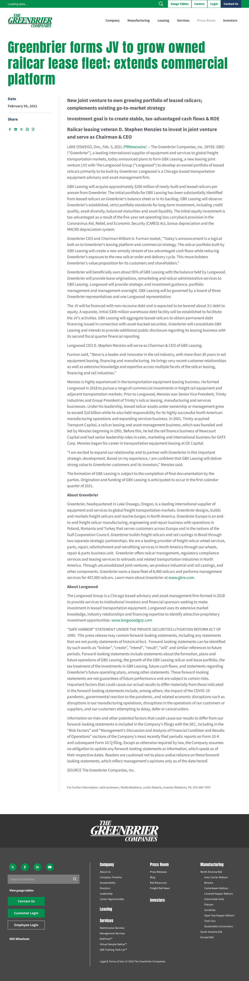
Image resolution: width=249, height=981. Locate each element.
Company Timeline (111, 877)
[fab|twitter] (13, 867)
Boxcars (208, 882)
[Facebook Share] (10, 129)
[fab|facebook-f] (25, 867)
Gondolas (210, 910)
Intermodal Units (214, 899)
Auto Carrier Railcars (216, 877)
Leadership (106, 893)
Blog (152, 877)
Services (106, 921)
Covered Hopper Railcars (218, 893)
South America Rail (211, 931)
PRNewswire (134, 146)
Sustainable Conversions (218, 926)
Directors (105, 888)
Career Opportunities (112, 899)
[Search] (75, 879)
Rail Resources (158, 882)
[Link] (30, 20)
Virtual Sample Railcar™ (113, 944)
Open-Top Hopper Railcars (219, 915)
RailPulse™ (106, 938)
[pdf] (33, 129)
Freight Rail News (160, 888)
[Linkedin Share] (15, 129)
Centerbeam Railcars (216, 888)
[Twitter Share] (21, 129)
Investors (157, 900)
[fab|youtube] (50, 867)
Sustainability (108, 882)
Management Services (112, 933)
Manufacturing (212, 864)
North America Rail (211, 872)
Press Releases (158, 872)
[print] (27, 129)
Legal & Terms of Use (112, 961)
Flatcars (208, 904)
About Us (105, 872)
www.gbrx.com (181, 577)
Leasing (106, 909)
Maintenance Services (112, 928)
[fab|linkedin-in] (37, 867)
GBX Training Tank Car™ (113, 949)
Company (107, 864)
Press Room (159, 864)
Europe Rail (207, 937)
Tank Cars (210, 921)
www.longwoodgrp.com (131, 620)
